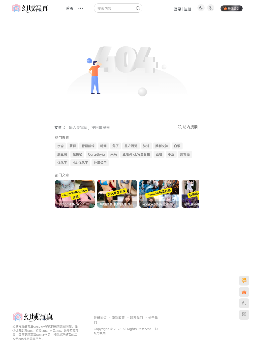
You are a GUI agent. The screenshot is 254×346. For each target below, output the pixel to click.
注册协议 (100, 317)
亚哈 (159, 154)
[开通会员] (244, 292)
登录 (177, 9)
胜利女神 (161, 146)
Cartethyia (96, 154)
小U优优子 (80, 163)
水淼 (60, 146)
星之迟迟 (131, 146)
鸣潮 (103, 146)
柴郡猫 (185, 154)
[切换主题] (244, 303)
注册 (187, 9)
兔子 (115, 146)
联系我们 (136, 317)
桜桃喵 (77, 154)
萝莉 (72, 146)
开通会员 (234, 8)
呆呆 (113, 154)
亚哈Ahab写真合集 (136, 154)
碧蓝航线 (88, 146)
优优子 (62, 163)
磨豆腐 (62, 154)
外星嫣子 (100, 163)
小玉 (171, 154)
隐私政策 (118, 317)
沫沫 (146, 146)
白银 (177, 146)
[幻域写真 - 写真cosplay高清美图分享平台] (33, 316)
